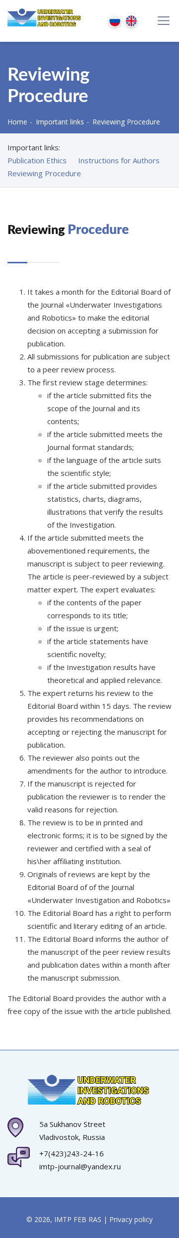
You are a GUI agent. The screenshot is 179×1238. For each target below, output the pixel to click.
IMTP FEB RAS (77, 1219)
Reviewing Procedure (44, 173)
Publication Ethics (37, 160)
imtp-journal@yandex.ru (80, 1166)
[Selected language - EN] (133, 21)
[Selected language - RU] (117, 21)
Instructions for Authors (119, 160)
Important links (60, 121)
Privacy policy (131, 1219)
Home (17, 121)
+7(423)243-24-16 (71, 1153)
